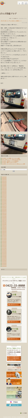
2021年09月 (4, 197)
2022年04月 (4, 192)
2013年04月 (4, 263)
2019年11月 (4, 213)
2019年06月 (4, 215)
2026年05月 (4, 178)
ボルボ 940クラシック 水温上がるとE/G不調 (11, 159)
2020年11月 (4, 204)
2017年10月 (4, 238)
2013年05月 (4, 261)
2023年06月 (4, 185)
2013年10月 (4, 254)
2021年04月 (4, 202)
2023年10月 (4, 182)
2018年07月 (4, 225)
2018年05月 (4, 228)
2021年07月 (4, 199)
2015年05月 (4, 242)
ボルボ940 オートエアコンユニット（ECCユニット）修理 (13, 163)
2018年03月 (4, 231)
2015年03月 (4, 243)
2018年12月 (4, 220)
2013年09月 (4, 256)
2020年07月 (4, 206)
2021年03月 (4, 203)
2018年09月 (4, 222)
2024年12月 (4, 181)
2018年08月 (4, 224)
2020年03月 (4, 209)
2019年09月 (4, 214)
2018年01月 (4, 234)
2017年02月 (4, 239)
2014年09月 (4, 248)
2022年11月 (4, 188)
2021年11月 (4, 196)
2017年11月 (4, 236)
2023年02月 (4, 186)
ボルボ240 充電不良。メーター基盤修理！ (10, 161)
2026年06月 (4, 177)
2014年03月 (4, 252)
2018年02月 (4, 232)
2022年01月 (4, 195)
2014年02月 (4, 253)
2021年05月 (4, 200)
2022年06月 (4, 190)
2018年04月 (4, 229)
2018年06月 (4, 227)
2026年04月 (4, 179)
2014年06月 (4, 250)
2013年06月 (4, 260)
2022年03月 (4, 193)
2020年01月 (4, 211)
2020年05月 (4, 207)
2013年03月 (4, 264)
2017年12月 (4, 235)
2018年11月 (4, 221)
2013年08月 (4, 257)
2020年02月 (4, 210)
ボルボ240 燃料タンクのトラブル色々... (10, 162)
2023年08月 (4, 183)
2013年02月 (4, 266)
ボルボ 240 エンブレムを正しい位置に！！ (11, 20)
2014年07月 (4, 249)
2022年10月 (4, 189)
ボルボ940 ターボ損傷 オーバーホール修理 (11, 158)
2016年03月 (4, 241)
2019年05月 (4, 217)
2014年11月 (4, 245)
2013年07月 (4, 259)
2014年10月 (4, 246)
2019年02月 (4, 218)
